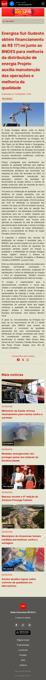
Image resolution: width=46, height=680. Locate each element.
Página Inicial (23, 640)
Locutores (23, 650)
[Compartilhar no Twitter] (23, 360)
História (23, 665)
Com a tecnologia (20, 675)
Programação (23, 645)
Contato (23, 655)
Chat (23, 660)
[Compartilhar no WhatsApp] (27, 360)
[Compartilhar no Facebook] (18, 360)
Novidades (7, 99)
